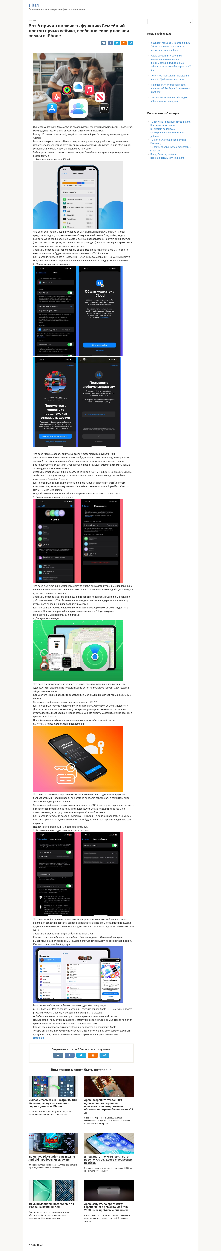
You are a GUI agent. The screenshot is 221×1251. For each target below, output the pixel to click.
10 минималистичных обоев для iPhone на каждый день (51, 1205)
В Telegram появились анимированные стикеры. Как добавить (167, 133)
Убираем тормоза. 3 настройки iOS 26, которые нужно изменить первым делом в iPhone (53, 1103)
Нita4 (34, 5)
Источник (38, 1037)
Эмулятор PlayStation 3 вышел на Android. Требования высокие (52, 1158)
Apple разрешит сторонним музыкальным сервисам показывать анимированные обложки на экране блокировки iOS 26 (108, 1106)
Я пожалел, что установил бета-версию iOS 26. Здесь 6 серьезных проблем (108, 1160)
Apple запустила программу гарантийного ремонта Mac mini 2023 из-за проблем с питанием (106, 1207)
